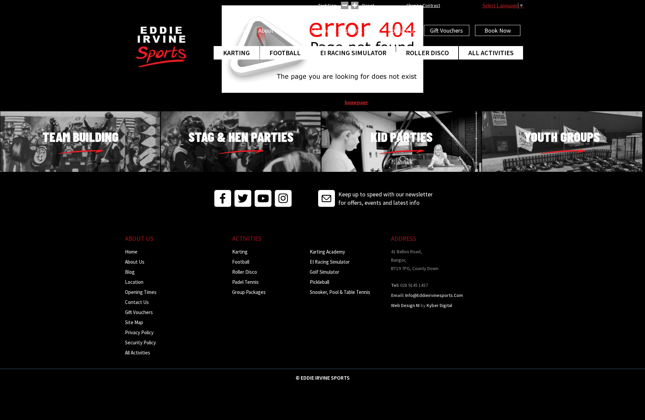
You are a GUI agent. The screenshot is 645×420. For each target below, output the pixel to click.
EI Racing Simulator (353, 52)
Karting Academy (327, 252)
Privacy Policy (139, 332)
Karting (236, 52)
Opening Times (361, 30)
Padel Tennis (245, 282)
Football (285, 52)
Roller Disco (427, 52)
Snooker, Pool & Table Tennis (340, 292)
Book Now (497, 30)
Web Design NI (405, 305)
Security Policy (140, 342)
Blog (296, 30)
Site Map (134, 322)
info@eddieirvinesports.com (434, 295)
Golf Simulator (324, 272)
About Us (270, 30)
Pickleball (319, 282)
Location (322, 30)
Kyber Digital (439, 305)
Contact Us (402, 30)
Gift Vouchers (446, 30)
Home (242, 30)
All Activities (491, 52)
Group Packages (249, 292)
